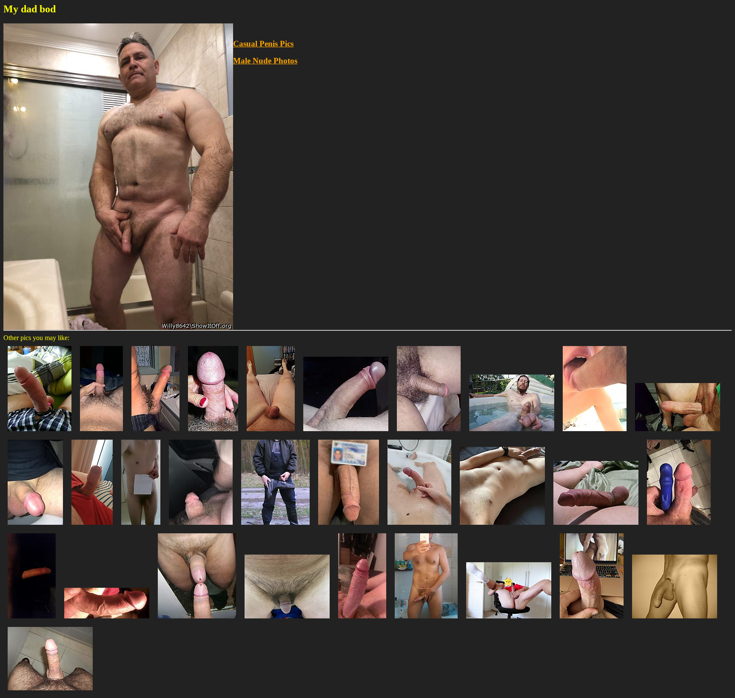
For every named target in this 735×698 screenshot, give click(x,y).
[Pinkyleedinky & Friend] (213, 433)
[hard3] (50, 692)
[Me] (502, 526)
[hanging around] (674, 620)
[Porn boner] (592, 620)
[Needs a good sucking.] (270, 433)
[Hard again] (92, 526)
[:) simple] (362, 620)
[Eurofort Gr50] (275, 526)
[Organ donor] (348, 526)
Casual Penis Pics (263, 43)
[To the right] (426, 620)
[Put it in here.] (594, 433)
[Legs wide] (509, 620)
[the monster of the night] (31, 620)
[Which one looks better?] (679, 526)
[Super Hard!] (107, 620)
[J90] (429, 433)
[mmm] (596, 526)
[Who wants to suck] (201, 526)
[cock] (141, 526)
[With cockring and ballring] (39, 433)
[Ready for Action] (677, 433)
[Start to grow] (419, 526)
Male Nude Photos (265, 60)
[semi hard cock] (35, 526)
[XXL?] (155, 433)
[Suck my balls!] (511, 433)
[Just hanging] (287, 620)
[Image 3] (346, 433)
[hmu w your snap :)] (101, 433)
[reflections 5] (197, 620)
